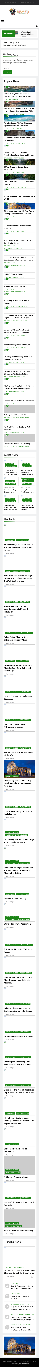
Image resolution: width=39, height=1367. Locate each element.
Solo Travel (20, 114)
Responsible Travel (23, 447)
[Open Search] (33, 26)
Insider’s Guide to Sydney (13, 274)
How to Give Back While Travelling (17, 444)
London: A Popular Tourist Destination (19, 401)
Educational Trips (22, 418)
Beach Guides (9, 362)
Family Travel (20, 172)
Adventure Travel (10, 432)
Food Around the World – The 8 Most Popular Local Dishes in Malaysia (18, 980)
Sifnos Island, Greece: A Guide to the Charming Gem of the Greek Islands (26, 33)
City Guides (8, 99)
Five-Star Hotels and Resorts (14, 265)
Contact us (30, 2)
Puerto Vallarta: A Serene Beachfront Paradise (27, 507)
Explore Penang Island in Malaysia (17, 345)
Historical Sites (21, 143)
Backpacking (29, 1314)
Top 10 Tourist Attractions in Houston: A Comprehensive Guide (22, 1288)
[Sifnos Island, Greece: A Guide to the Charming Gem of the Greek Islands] (16, 33)
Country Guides (18, 99)
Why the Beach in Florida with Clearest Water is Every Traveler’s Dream (27, 474)
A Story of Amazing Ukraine (15, 415)
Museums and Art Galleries (13, 248)
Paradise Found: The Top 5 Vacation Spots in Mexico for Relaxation (17, 609)
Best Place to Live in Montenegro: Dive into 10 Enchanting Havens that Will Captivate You (19, 111)
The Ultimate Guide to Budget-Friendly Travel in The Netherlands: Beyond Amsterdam (19, 388)
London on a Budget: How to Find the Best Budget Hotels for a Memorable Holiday (18, 260)
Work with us (21, 2)
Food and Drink (21, 321)
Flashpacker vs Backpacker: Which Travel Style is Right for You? (22, 1319)
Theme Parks (20, 335)
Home (7, 2)
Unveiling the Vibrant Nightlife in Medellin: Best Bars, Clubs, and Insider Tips (18, 155)
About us (13, 2)
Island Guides (21, 187)
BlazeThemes (24, 1363)
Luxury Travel (10, 483)
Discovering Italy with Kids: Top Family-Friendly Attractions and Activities (18, 783)
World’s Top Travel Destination (16, 286)
